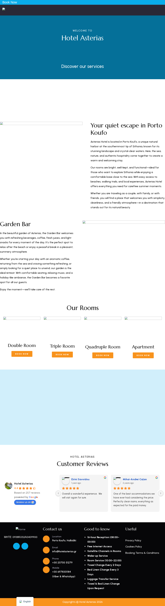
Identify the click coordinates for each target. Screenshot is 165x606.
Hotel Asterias (23, 483)
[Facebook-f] (16, 546)
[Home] (7, 10)
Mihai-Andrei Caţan (135, 479)
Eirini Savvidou (80, 479)
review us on (23, 502)
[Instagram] (24, 546)
